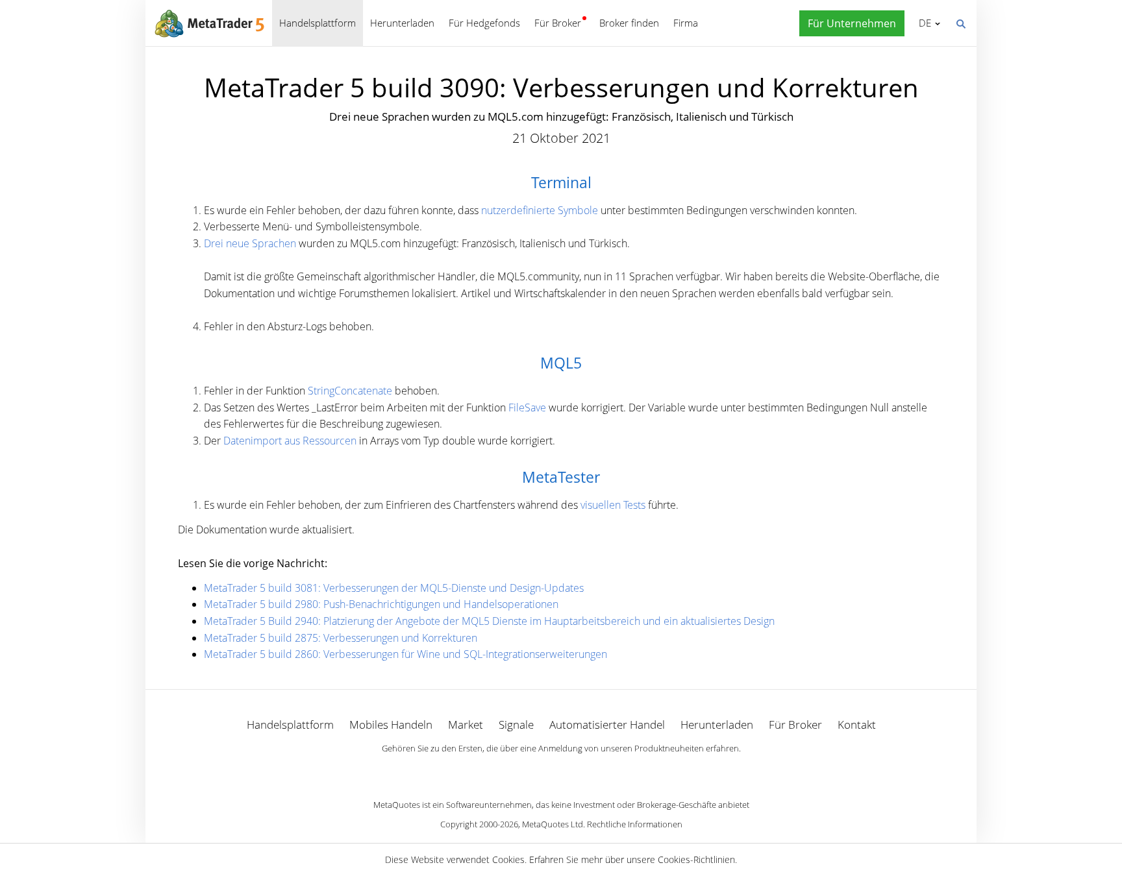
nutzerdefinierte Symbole (539, 210)
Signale (516, 724)
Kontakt (857, 724)
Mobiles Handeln (390, 724)
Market (465, 724)
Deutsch (922, 22)
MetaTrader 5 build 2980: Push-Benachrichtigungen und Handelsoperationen (381, 604)
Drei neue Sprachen (250, 243)
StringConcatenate (350, 390)
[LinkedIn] (561, 771)
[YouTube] (582, 771)
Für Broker (557, 22)
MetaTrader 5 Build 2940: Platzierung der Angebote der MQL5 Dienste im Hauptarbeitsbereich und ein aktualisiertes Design (489, 621)
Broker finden (629, 22)
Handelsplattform (317, 22)
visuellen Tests (612, 505)
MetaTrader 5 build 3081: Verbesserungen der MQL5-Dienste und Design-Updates (394, 588)
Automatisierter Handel (607, 724)
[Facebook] (540, 771)
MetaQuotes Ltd (552, 824)
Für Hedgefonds (484, 22)
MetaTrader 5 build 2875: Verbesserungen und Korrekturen (340, 638)
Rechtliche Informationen (634, 824)
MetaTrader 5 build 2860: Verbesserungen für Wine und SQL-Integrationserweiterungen (405, 654)
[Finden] (960, 22)
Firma (685, 22)
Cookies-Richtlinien (696, 859)
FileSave (527, 407)
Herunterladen (402, 22)
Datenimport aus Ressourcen (289, 440)
